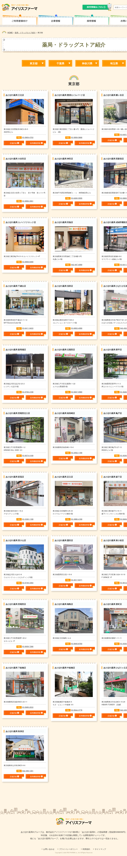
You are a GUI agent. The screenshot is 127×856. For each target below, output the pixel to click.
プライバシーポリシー (68, 849)
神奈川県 (87, 63)
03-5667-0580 (76, 392)
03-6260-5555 (76, 198)
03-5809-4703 (27, 137)
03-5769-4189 (27, 392)
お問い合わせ (48, 849)
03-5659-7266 (27, 646)
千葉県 (60, 63)
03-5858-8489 (27, 261)
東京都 (34, 63)
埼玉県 (114, 63)
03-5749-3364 (27, 582)
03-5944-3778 (76, 710)
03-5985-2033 (27, 707)
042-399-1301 (27, 770)
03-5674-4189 (27, 455)
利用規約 (86, 849)
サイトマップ (100, 849)
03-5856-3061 (27, 201)
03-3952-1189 (76, 452)
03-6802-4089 (76, 328)
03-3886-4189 (76, 519)
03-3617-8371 (76, 579)
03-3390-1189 (27, 519)
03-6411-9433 (27, 328)
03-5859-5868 (76, 137)
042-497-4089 (76, 264)
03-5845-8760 (76, 643)
